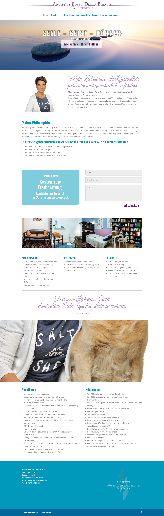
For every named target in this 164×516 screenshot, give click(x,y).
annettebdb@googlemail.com (34, 480)
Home (45, 15)
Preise (95, 15)
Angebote (55, 15)
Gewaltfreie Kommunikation (77, 15)
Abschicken (131, 205)
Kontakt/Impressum (109, 15)
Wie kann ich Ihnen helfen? (81, 44)
